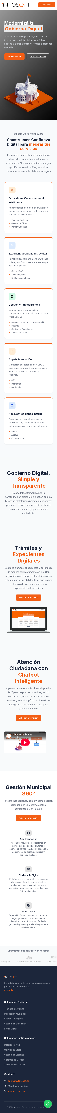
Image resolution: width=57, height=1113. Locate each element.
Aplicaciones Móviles (14, 1064)
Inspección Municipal (15, 1013)
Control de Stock (12, 1050)
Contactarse (46, 5)
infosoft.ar (9, 990)
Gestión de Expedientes (16, 1023)
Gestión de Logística (14, 1054)
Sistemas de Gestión (14, 1059)
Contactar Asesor (38, 56)
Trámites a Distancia (14, 1008)
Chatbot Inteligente (13, 1018)
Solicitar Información (28, 597)
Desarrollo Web (12, 1044)
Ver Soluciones (14, 56)
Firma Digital (10, 1028)
